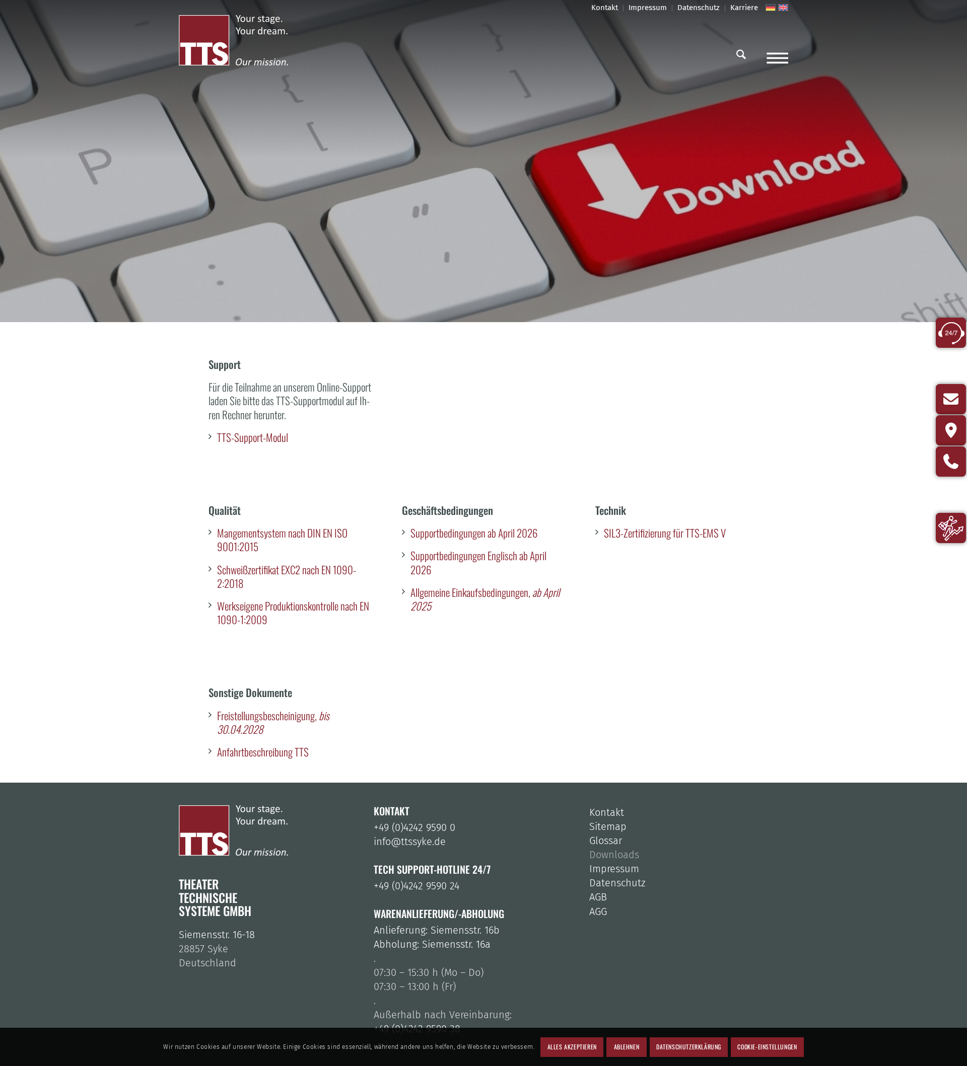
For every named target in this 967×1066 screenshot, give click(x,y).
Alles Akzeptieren (572, 1046)
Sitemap (608, 826)
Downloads (614, 855)
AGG (598, 911)
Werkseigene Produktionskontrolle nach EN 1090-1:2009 (293, 612)
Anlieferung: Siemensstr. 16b (437, 930)
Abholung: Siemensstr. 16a (432, 944)
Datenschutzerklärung (688, 1046)
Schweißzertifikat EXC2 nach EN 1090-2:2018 (286, 576)
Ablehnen (627, 1046)
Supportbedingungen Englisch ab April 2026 (478, 562)
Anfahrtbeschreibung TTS (263, 751)
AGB (598, 897)
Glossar (605, 840)
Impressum (614, 869)
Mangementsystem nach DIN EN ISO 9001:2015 (282, 539)
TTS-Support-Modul (252, 437)
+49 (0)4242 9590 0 (414, 827)
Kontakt (606, 812)
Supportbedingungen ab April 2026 (473, 533)
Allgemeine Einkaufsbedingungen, (485, 599)
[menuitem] (605, 8)
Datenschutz (617, 883)
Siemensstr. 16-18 (217, 935)
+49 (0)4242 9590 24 (416, 886)
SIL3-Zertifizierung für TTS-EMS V (665, 533)
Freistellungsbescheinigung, (273, 722)
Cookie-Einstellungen (767, 1046)
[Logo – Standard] (243, 40)
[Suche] (741, 55)
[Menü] (777, 55)
